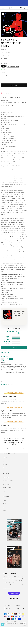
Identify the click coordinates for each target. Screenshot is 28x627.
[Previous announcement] (2, 3)
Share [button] (4, 381)
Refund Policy (6, 484)
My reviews (5, 514)
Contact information (22, 625)
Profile (4, 503)
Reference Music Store (13, 621)
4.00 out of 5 (18, 331)
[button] (3, 7)
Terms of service (23, 623)
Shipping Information (8, 480)
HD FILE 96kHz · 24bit (13, 66)
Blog (4, 461)
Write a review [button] (14, 347)
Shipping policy (7, 625)
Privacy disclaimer (7, 487)
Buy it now (14, 85)
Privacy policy (15, 623)
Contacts (5, 468)
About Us (5, 457)
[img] (4, 356)
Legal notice (6, 491)
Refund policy (9, 623)
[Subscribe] (23, 448)
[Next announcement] (25, 3)
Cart (4, 507)
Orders (4, 510)
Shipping (8, 60)
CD (3, 66)
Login (4, 500)
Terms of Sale (6, 477)
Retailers (5, 464)
